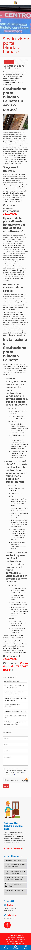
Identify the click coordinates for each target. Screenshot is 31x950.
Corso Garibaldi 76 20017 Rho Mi (15, 666)
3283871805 (10, 213)
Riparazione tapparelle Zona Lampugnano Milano (14, 693)
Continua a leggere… (16, 773)
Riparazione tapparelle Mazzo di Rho (15, 716)
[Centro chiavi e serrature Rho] (15, 2)
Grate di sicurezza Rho (12, 681)
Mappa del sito (19, 943)
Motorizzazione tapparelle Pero (15, 711)
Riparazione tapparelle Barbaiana (12, 706)
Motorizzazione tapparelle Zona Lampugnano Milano (15, 723)
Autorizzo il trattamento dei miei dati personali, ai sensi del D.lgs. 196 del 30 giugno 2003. (17, 771)
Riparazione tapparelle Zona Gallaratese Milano (14, 686)
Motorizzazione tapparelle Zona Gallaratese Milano (15, 699)
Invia (6, 786)
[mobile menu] (28, 3)
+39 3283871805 (9, 918)
